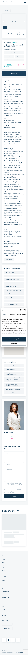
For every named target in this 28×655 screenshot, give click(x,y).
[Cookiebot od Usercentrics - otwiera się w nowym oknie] (20, 310)
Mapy (3, 609)
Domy (3, 580)
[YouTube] (13, 640)
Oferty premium (5, 591)
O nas (3, 559)
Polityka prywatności (14, 491)
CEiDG (3, 604)
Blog (3, 565)
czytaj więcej (9, 259)
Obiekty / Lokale (5, 586)
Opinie (3, 562)
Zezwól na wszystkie (14, 338)
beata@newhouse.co (12, 245)
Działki (3, 588)
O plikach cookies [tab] (21, 314)
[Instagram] (9, 640)
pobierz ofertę (14, 73)
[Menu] (25, 2)
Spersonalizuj (13, 343)
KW (3, 606)
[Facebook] (4, 640)
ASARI (13, 652)
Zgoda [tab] (4, 314)
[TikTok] (18, 640)
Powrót (7, 10)
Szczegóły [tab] (12, 314)
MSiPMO (4, 601)
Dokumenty (4, 568)
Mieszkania (4, 583)
